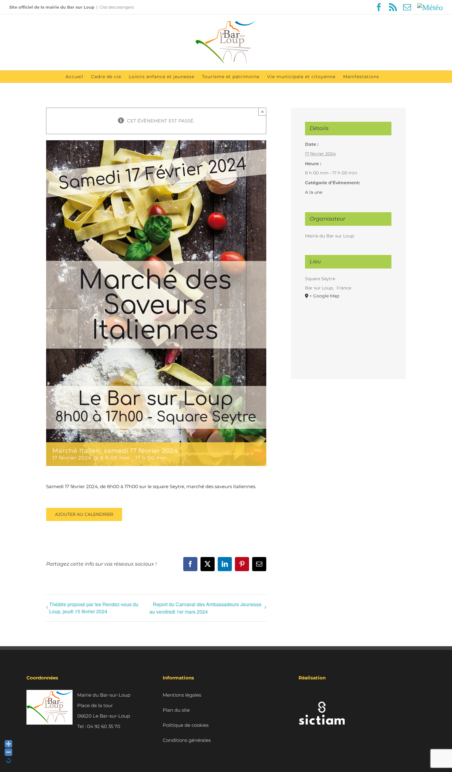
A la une (313, 192)
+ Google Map (324, 296)
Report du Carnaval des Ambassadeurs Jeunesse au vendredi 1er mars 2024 (205, 608)
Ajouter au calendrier (84, 514)
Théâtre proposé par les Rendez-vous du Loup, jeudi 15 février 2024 (93, 608)
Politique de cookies (185, 725)
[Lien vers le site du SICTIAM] (322, 695)
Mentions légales (182, 695)
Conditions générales (187, 740)
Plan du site (176, 710)
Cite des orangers (116, 7)
